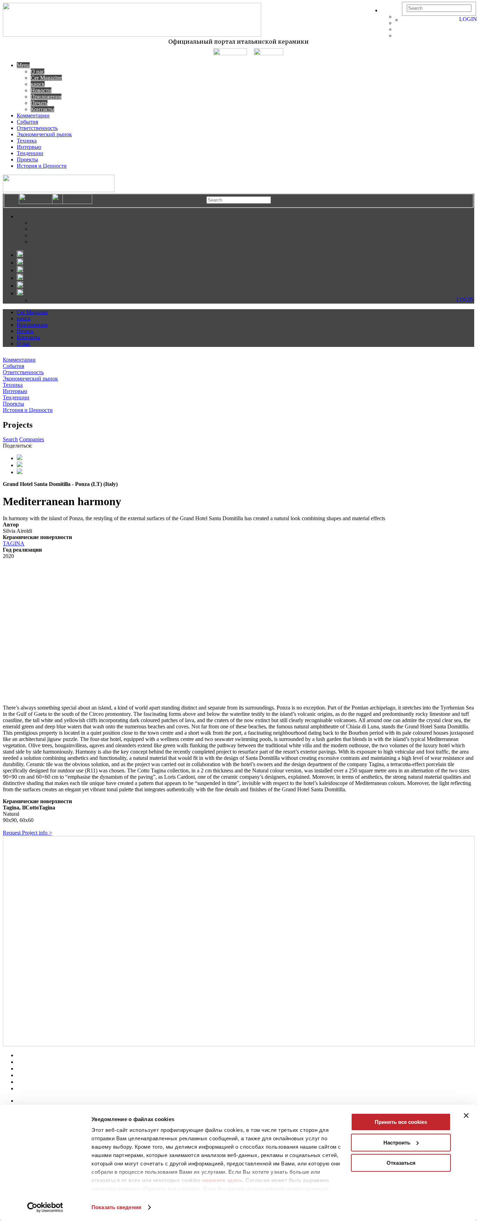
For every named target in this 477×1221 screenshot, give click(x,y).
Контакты (42, 109)
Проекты (27, 159)
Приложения (46, 97)
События (27, 122)
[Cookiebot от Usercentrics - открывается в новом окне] (45, 1207)
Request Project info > (27, 833)
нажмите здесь (222, 1180)
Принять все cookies (401, 1122)
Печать (39, 103)
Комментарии (33, 115)
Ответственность (37, 128)
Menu (23, 65)
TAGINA (13, 543)
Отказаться (401, 1163)
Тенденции (30, 153)
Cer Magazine (46, 78)
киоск (38, 84)
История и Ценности (42, 166)
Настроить (396, 1143)
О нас (37, 71)
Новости (41, 90)
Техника (27, 141)
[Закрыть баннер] (466, 1115)
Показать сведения (116, 1207)
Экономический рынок (44, 134)
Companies (31, 439)
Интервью (29, 147)
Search (10, 439)
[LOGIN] (405, 20)
